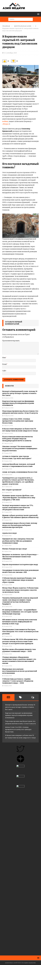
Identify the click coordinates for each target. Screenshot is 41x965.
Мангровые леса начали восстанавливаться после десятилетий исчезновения (19, 671)
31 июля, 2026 (8, 453)
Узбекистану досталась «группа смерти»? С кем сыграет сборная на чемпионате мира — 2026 (17, 681)
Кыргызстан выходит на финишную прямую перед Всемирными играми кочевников (18, 403)
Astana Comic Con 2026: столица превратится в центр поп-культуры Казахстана (17, 421)
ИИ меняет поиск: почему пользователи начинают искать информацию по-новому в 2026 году (19, 622)
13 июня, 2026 (8, 666)
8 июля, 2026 (7, 535)
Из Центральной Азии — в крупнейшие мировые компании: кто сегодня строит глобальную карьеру (20, 612)
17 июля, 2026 (8, 512)
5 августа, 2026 (8, 443)
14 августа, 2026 (8, 398)
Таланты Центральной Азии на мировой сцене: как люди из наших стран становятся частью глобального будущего (20, 601)
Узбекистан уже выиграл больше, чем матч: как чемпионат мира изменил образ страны (19, 580)
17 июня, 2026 (8, 636)
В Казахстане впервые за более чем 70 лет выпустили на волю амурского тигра (20, 430)
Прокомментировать (10, 341)
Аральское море (9, 533)
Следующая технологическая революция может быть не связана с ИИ (20, 571)
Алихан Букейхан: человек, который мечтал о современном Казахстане (18, 465)
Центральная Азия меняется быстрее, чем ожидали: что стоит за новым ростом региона (20, 632)
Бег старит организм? (12, 490)
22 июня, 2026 (8, 606)
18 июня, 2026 (8, 626)
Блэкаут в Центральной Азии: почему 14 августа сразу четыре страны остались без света (19, 393)
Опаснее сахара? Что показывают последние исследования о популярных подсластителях (19, 449)
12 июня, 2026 (8, 675)
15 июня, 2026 (8, 654)
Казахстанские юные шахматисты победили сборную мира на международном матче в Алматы (17, 439)
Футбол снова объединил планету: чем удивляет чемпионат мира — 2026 (19, 650)
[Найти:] (20, 19)
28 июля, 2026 (8, 474)
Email (4, 364)
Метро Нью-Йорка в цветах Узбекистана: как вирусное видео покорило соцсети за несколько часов (20, 590)
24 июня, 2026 (8, 594)
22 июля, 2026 (8, 502)
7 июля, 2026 (7, 545)
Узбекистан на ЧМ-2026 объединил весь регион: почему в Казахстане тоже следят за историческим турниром (20, 641)
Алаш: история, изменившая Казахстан (19, 472)
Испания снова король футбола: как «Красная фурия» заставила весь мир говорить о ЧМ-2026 (18, 498)
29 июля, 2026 (8, 469)
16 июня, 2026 (8, 646)
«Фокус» (5, 124)
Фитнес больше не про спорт (14, 549)
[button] (37, 14)
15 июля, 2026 (8, 520)
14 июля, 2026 (8, 530)
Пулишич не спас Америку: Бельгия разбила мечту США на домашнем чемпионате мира (18, 541)
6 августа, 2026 (8, 425)
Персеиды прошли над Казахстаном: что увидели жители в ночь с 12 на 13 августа (20, 412)
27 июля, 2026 (8, 486)
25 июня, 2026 (8, 585)
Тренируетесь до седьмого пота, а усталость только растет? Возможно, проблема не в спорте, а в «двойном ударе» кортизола (18, 481)
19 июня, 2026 (8, 616)
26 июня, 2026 (8, 575)
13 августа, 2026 (8, 408)
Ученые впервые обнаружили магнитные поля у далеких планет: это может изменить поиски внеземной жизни (19, 660)
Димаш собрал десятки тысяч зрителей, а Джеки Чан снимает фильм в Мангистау (20, 516)
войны (5, 121)
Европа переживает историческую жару (20, 565)
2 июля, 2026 (7, 551)
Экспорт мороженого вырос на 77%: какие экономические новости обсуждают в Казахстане (17, 507)
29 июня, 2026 (8, 561)
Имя (4, 358)
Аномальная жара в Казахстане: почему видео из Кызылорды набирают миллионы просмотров (19, 525)
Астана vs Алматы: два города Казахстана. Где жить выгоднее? (16, 457)
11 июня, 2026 (8, 685)
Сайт (4, 371)
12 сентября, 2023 (10, 53)
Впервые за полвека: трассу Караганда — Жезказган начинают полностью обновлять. (20, 557)
